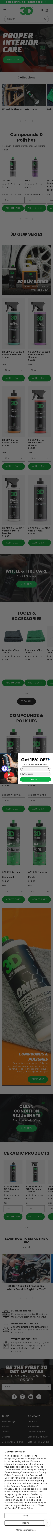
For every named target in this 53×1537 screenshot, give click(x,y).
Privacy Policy (25, 1508)
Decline (25, 1523)
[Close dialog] (48, 758)
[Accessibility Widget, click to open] (4, 768)
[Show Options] (49, 769)
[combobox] (35, 769)
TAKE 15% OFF (35, 779)
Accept (25, 1516)
